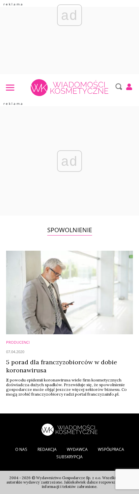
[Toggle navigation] (10, 87)
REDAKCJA (47, 449)
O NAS (21, 449)
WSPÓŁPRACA (111, 449)
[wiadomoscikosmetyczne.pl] (69, 87)
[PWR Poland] (69, 429)
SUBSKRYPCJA (69, 457)
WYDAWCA (77, 449)
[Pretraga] (118, 86)
